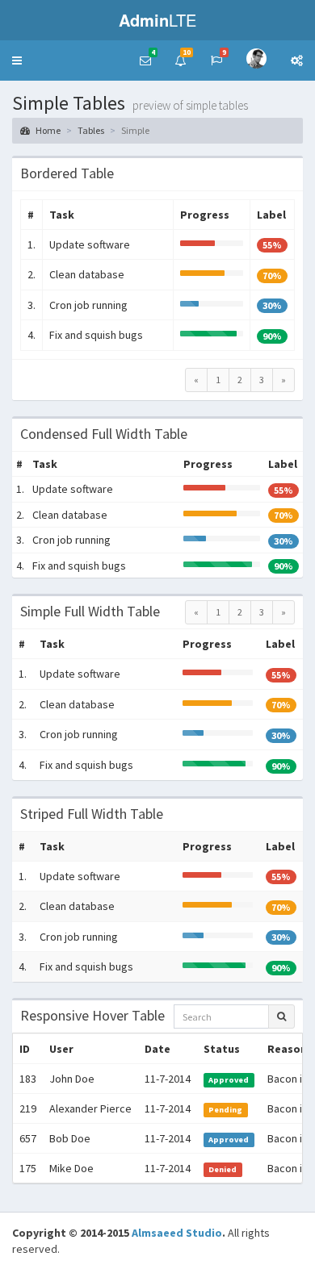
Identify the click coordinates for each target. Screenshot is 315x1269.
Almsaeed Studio (177, 1232)
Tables (91, 130)
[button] (17, 60)
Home (47, 130)
